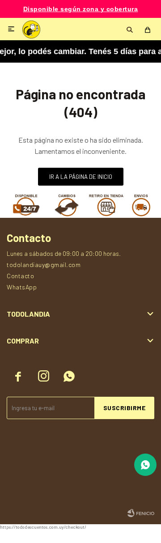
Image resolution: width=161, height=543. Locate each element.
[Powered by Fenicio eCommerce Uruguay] (140, 513)
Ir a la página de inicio (80, 176)
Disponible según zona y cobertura (80, 9)
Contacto (20, 276)
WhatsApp (22, 287)
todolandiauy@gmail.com (43, 264)
